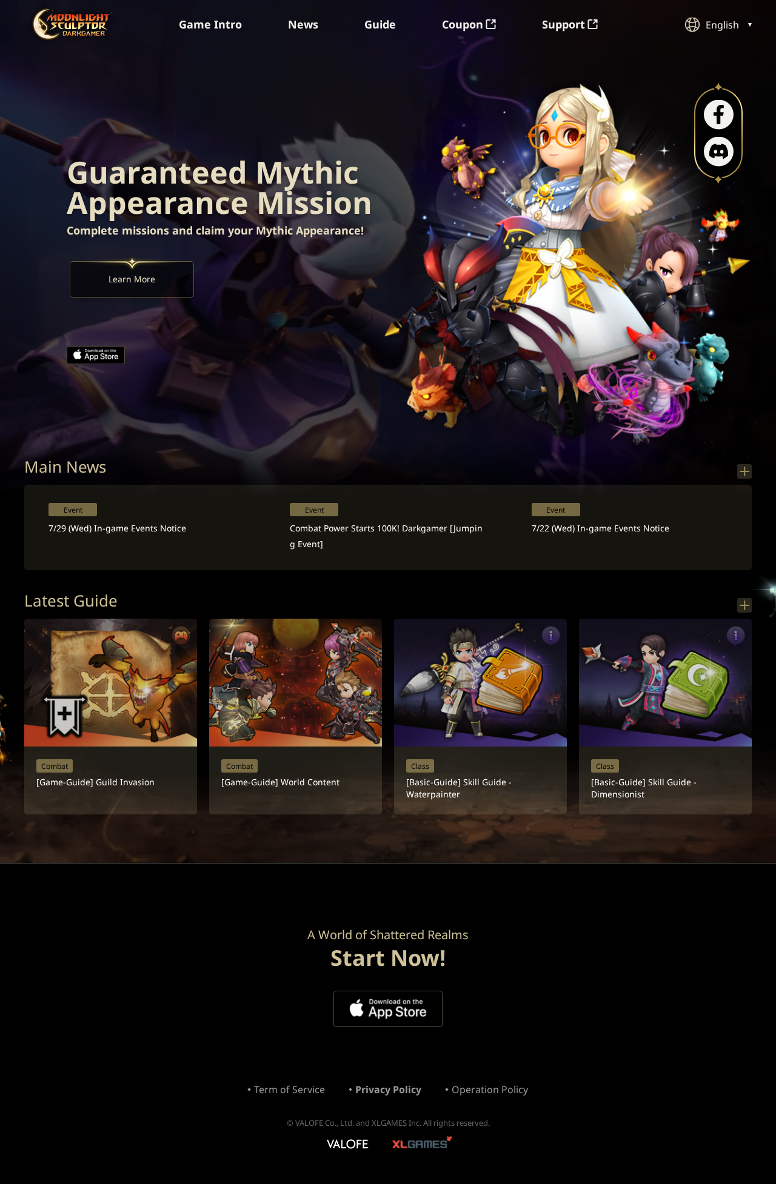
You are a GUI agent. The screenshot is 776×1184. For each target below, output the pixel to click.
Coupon (462, 24)
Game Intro (210, 24)
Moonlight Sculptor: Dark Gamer (72, 24)
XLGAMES (423, 1145)
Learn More (132, 279)
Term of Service (289, 1089)
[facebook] (719, 115)
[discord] (719, 152)
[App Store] (96, 355)
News (303, 24)
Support (563, 24)
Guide (380, 24)
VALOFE (346, 1145)
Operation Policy (490, 1089)
